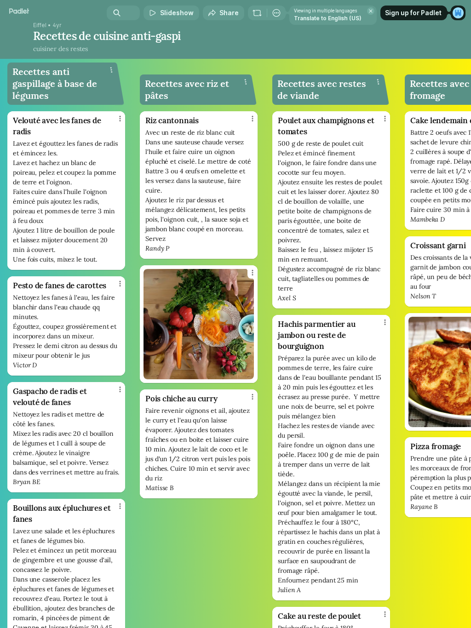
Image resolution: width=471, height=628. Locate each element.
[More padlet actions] (276, 13)
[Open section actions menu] (111, 70)
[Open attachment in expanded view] (199, 324)
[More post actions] (114, 122)
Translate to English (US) (328, 18)
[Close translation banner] (370, 11)
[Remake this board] (257, 13)
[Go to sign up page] (458, 13)
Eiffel (39, 25)
